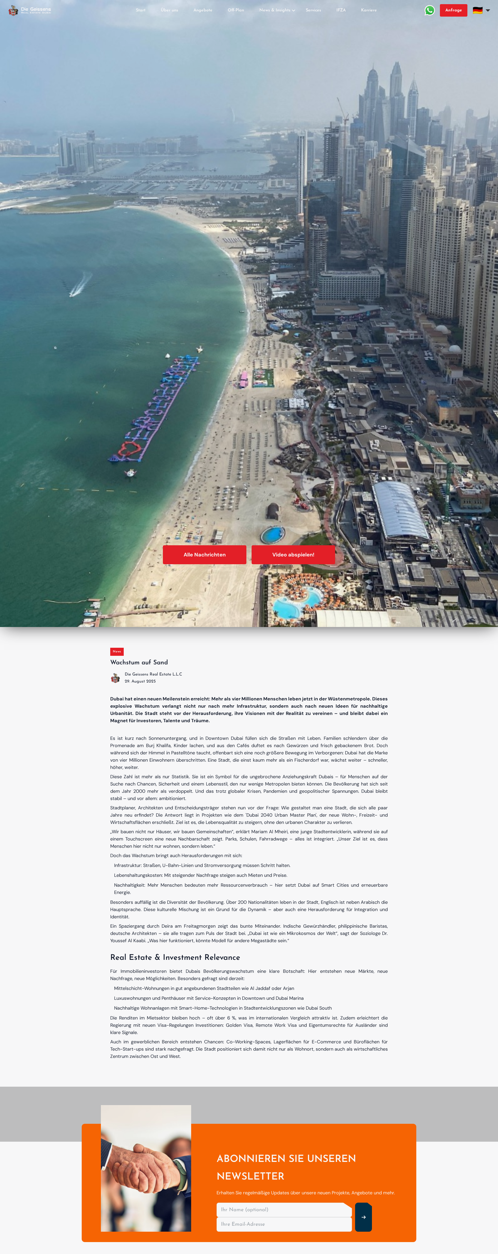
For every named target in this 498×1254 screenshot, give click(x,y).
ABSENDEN (249, 686)
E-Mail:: (207, 620)
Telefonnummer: (215, 648)
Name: (207, 591)
